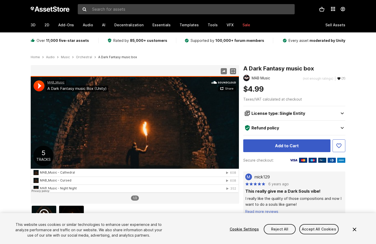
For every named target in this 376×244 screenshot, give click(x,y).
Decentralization (128, 25)
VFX (230, 25)
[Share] (224, 71)
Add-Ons (66, 25)
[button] (322, 9)
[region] (135, 134)
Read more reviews (261, 211)
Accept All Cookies (319, 229)
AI (103, 25)
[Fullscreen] (233, 71)
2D (47, 25)
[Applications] (333, 9)
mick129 (262, 176)
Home (35, 57)
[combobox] (186, 9)
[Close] (354, 229)
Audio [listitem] (50, 57)
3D (33, 25)
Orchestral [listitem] (84, 57)
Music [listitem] (65, 57)
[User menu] (342, 9)
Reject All (279, 229)
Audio (88, 25)
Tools (213, 25)
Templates (189, 25)
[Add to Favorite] (339, 145)
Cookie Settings (244, 229)
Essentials (161, 25)
